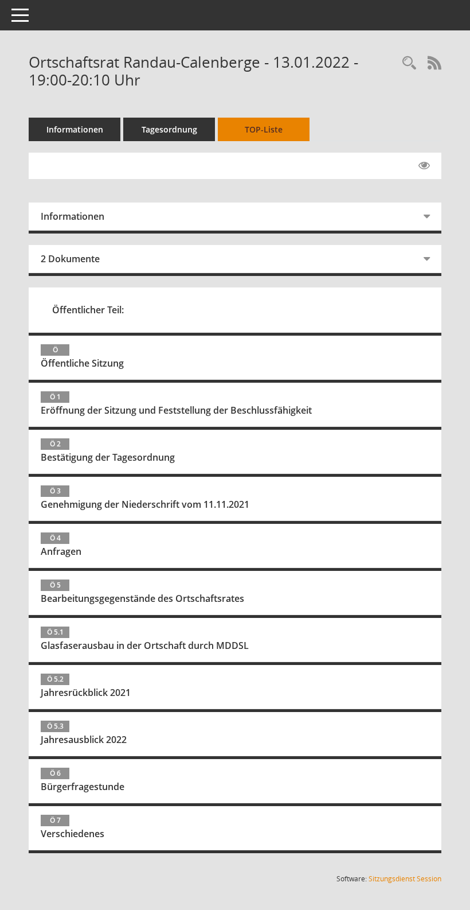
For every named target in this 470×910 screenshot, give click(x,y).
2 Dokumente (70, 258)
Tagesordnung (169, 129)
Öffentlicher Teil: (88, 310)
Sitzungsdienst (405, 879)
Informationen (74, 129)
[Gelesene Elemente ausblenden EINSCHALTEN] (424, 165)
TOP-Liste (264, 129)
